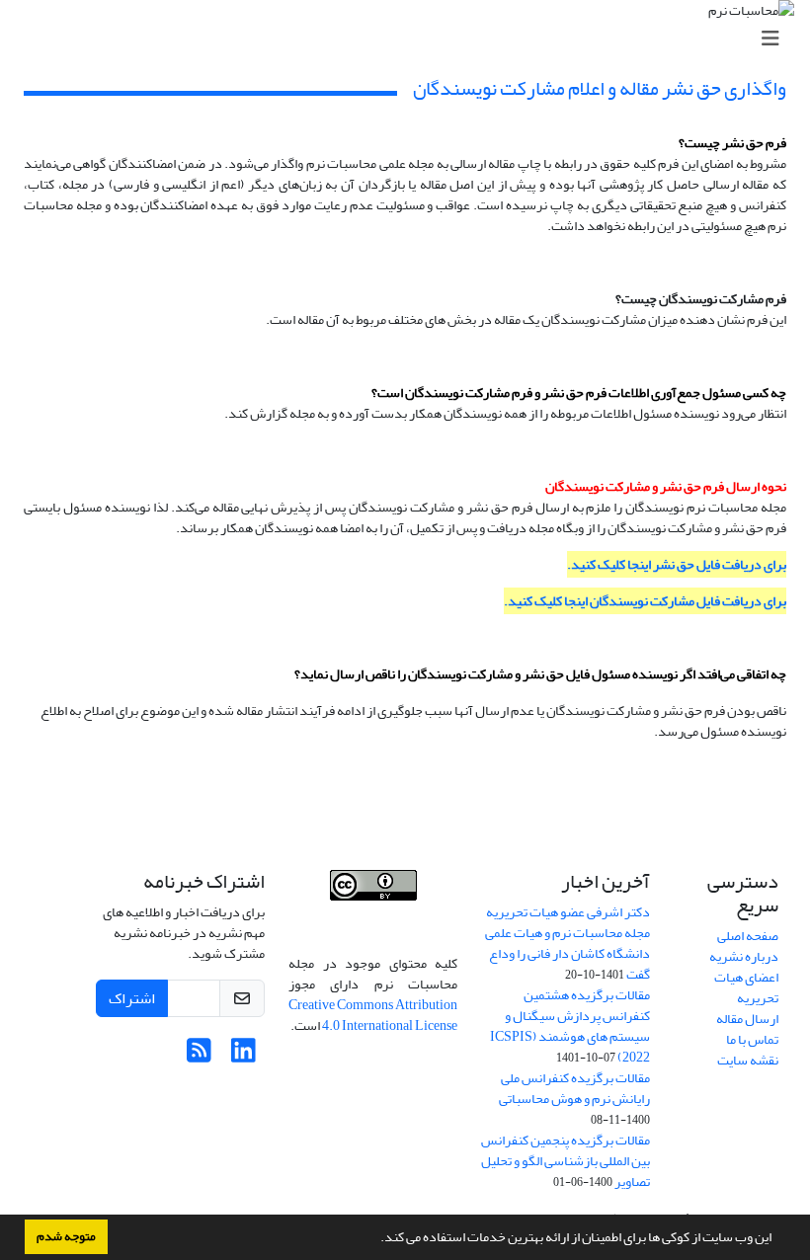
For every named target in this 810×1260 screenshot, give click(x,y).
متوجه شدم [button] (66, 1236)
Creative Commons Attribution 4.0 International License (372, 1015)
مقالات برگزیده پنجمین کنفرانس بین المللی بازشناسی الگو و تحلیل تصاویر (565, 1161)
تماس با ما (752, 1039)
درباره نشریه (743, 956)
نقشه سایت (747, 1060)
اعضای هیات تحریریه (746, 987)
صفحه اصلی (747, 935)
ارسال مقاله (747, 1018)
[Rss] (199, 1056)
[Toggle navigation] (411, 39)
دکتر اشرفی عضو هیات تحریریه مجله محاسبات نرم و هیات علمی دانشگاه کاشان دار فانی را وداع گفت (567, 943)
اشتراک (132, 998)
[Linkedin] (243, 1056)
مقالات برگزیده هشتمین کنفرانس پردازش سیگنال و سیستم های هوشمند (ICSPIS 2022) (570, 1026)
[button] (375, 1239)
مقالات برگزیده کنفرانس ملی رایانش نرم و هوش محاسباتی (574, 1088)
